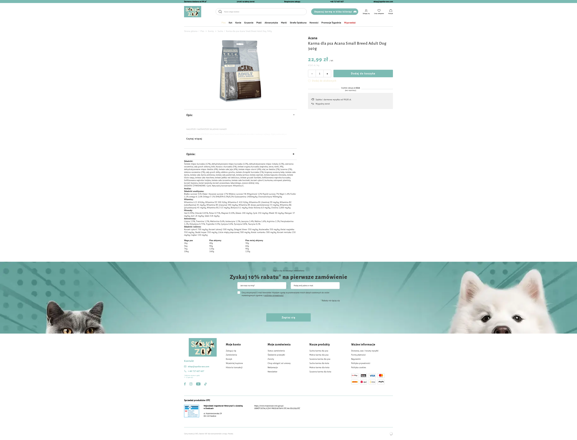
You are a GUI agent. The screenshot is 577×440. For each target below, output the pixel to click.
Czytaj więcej (194, 138)
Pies (223, 22)
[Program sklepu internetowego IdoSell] (391, 433)
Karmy (211, 31)
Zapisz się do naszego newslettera (288, 270)
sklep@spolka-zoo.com (383, 1)
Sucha (220, 31)
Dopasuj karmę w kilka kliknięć (333, 11)
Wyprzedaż (350, 22)
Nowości (314, 22)
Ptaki (259, 22)
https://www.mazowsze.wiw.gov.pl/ (269, 406)
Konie (238, 22)
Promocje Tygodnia (331, 22)
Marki (284, 22)
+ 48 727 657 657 (196, 371)
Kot (230, 22)
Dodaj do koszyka (363, 73)
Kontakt (189, 361)
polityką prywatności (274, 295)
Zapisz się (288, 317)
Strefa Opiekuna (298, 22)
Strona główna (190, 31)
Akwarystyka (271, 22)
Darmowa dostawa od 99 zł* (195, 1)
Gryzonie (248, 22)
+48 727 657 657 (337, 1)
